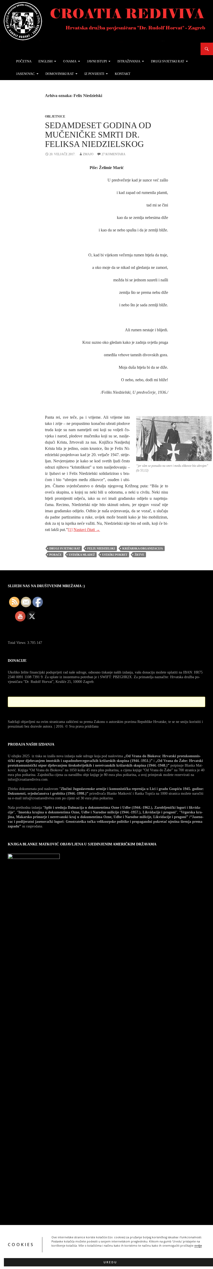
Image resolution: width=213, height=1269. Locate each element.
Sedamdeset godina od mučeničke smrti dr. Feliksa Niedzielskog (98, 135)
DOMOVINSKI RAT (59, 74)
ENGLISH (45, 61)
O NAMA (69, 61)
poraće (55, 554)
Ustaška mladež (82, 554)
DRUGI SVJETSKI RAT (167, 61)
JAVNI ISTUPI (97, 61)
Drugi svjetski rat (64, 548)
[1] (70, 529)
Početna (23, 61)
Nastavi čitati (87, 529)
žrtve (139, 554)
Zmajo (88, 154)
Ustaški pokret (114, 554)
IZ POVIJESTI (94, 74)
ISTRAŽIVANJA (128, 61)
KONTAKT (122, 74)
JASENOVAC (25, 74)
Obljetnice (55, 116)
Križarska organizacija (142, 548)
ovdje (198, 1245)
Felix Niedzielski (101, 548)
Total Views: (17, 643)
